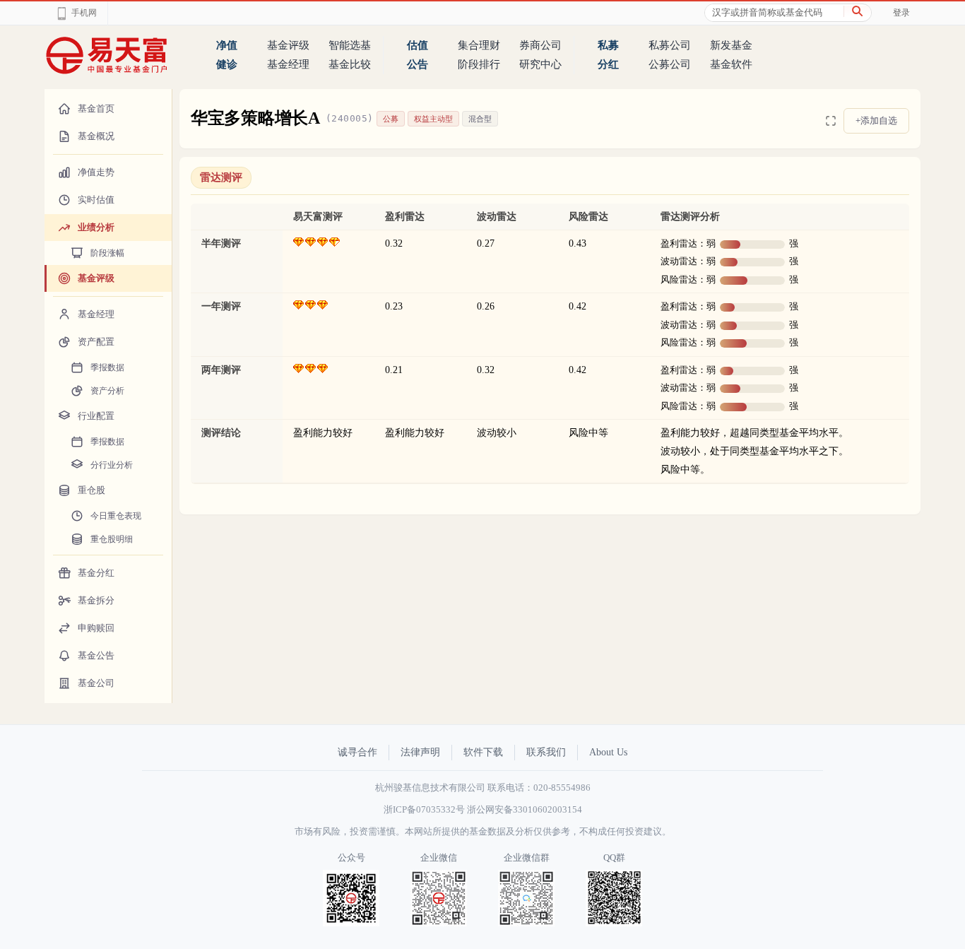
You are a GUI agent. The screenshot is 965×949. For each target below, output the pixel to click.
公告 (417, 64)
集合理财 (479, 45)
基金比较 (349, 64)
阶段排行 (479, 64)
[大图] (831, 121)
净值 (226, 45)
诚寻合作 (357, 752)
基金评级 (288, 45)
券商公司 (540, 45)
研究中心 (540, 64)
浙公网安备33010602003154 (524, 809)
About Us (608, 752)
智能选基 (349, 45)
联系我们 (546, 752)
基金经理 (288, 64)
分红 (608, 64)
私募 (608, 45)
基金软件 (731, 64)
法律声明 (420, 752)
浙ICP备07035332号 (424, 809)
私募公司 (670, 45)
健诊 (226, 64)
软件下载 (483, 752)
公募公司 (670, 64)
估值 (417, 45)
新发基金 (731, 45)
